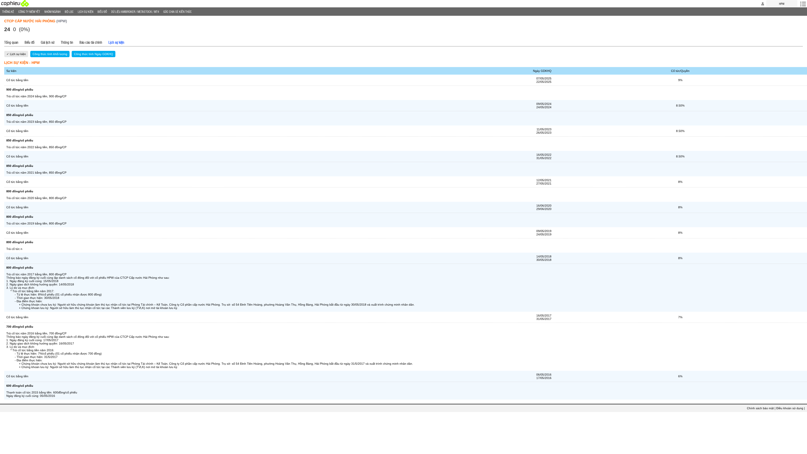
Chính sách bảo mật (760, 408)
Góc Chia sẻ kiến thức (177, 11)
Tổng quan (11, 42)
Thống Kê (8, 11)
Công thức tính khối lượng (50, 54)
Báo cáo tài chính (90, 42)
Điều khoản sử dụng (789, 408)
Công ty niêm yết (29, 11)
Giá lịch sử (47, 42)
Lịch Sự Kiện (85, 11)
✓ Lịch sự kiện (16, 54)
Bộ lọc (69, 11)
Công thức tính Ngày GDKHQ (93, 54)
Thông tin (67, 42)
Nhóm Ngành (52, 11)
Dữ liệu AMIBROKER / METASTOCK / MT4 (135, 11)
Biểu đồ (102, 11)
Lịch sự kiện (116, 42)
